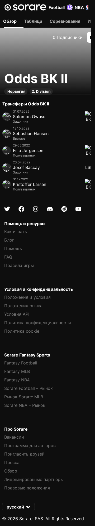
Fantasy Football (20, 362)
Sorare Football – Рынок (28, 388)
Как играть (15, 231)
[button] (18, 507)
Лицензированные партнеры (34, 479)
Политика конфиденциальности (37, 322)
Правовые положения (27, 488)
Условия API (16, 314)
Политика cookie (21, 331)
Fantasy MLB (17, 371)
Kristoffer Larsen (29, 184)
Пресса (12, 462)
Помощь (13, 248)
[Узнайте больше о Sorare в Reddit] (64, 209)
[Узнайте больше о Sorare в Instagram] (36, 209)
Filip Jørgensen (28, 150)
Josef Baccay (26, 167)
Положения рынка (23, 305)
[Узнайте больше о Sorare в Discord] (50, 209)
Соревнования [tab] (65, 21)
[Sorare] (25, 7)
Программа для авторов (30, 445)
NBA (79, 7)
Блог (9, 240)
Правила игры (19, 265)
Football (57, 7)
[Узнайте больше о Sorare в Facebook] (21, 209)
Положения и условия (27, 297)
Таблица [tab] (33, 21)
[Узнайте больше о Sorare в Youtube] (78, 209)
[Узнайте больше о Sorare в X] (7, 209)
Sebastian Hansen (31, 133)
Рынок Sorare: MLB (23, 396)
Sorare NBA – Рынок (24, 405)
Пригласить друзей (24, 454)
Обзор (10, 471)
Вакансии (14, 437)
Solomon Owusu (29, 116)
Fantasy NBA (17, 379)
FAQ (8, 257)
